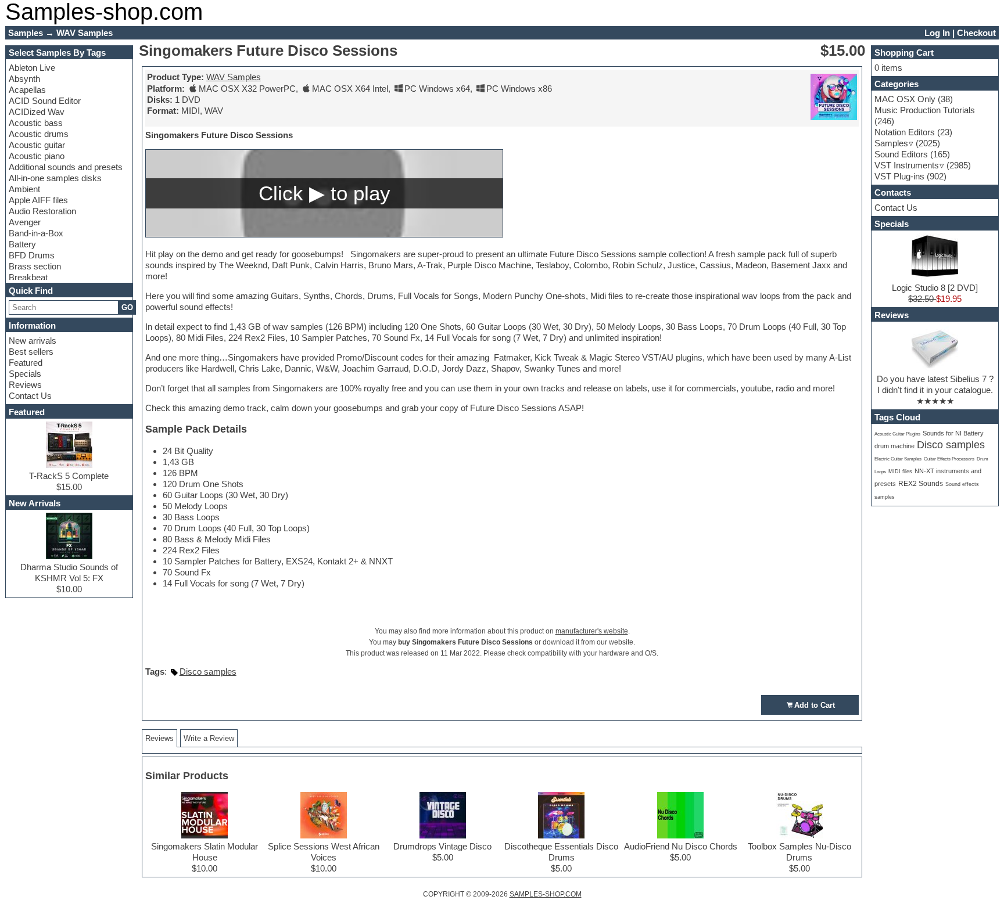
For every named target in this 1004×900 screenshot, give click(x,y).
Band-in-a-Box (36, 233)
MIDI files (900, 471)
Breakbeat (28, 277)
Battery (22, 244)
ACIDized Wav (36, 112)
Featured (25, 363)
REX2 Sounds (920, 484)
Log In (937, 33)
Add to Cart (814, 705)
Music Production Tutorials (924, 110)
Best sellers (31, 352)
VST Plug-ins (899, 176)
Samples (891, 143)
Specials (25, 374)
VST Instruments (906, 165)
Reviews (25, 385)
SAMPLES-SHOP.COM (546, 894)
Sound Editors (901, 154)
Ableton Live (32, 68)
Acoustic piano (36, 156)
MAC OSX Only (904, 99)
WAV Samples (233, 77)
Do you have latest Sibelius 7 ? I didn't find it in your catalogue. (935, 384)
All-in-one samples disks (55, 178)
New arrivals (32, 340)
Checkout (976, 33)
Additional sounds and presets (66, 167)
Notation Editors (904, 132)
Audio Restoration (42, 211)
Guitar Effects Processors (949, 459)
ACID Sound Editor (45, 101)
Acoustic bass (36, 123)
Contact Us (30, 396)
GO (127, 307)
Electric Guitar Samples (897, 459)
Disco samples (208, 671)
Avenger (25, 222)
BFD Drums (32, 255)
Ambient (24, 189)
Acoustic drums (39, 134)
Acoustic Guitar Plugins (897, 434)
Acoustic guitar (37, 145)
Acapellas (27, 90)
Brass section (35, 266)
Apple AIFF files (38, 200)
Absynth (24, 79)
